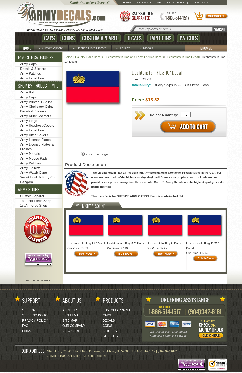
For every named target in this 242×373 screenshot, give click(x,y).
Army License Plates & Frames (37, 146)
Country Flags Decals (89, 57)
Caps (49, 38)
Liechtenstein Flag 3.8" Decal (86, 243)
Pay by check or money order (212, 330)
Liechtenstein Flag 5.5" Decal (126, 243)
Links (26, 331)
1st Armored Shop (33, 205)
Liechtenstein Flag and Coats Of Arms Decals (135, 57)
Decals (134, 38)
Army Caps (28, 64)
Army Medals (30, 153)
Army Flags (28, 121)
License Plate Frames (92, 48)
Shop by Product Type (38, 86)
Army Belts (28, 92)
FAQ (25, 326)
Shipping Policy (35, 315)
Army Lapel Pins (32, 78)
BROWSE (206, 48)
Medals (148, 48)
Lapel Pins (160, 38)
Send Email (71, 315)
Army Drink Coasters (35, 116)
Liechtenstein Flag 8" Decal (164, 243)
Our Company (73, 326)
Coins (68, 38)
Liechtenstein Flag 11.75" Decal (202, 246)
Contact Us (199, 2)
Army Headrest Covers (37, 125)
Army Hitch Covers (34, 135)
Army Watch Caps (33, 172)
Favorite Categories (35, 57)
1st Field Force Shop (35, 201)
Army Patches (30, 73)
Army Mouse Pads (34, 158)
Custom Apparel (100, 38)
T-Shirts (125, 48)
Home (127, 2)
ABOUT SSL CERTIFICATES (38, 281)
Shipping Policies (171, 2)
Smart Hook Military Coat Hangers (38, 179)
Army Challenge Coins (36, 106)
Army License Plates (35, 140)
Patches (188, 38)
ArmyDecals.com (63, 15)
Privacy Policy (35, 320)
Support (29, 310)
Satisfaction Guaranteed (136, 15)
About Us (144, 2)
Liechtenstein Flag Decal (183, 57)
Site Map (69, 320)
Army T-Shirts (30, 168)
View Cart (71, 331)
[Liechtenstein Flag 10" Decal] (93, 106)
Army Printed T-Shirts (36, 102)
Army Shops (28, 189)
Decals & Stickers (33, 69)
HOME (27, 48)
